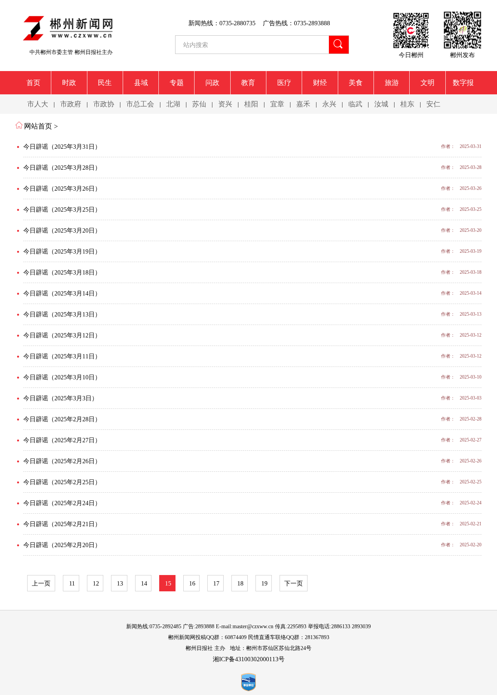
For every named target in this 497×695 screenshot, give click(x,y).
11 (72, 583)
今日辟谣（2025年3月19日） (62, 251)
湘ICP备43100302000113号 (249, 659)
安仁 (433, 104)
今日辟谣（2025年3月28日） (62, 167)
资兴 (225, 104)
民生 (105, 83)
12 (96, 583)
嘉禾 (303, 104)
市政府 (70, 104)
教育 (248, 83)
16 (192, 583)
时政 (69, 83)
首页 (33, 83)
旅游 (392, 83)
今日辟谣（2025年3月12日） (62, 335)
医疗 (284, 83)
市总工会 (140, 104)
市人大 (37, 104)
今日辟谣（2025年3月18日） (62, 272)
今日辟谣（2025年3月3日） (60, 398)
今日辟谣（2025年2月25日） (62, 482)
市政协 (103, 104)
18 (240, 583)
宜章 (277, 104)
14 (144, 583)
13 (120, 583)
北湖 (173, 104)
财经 (320, 83)
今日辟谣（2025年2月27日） (62, 440)
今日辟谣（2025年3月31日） (62, 146)
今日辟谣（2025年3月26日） (62, 188)
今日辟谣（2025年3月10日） (62, 377)
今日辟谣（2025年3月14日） (62, 293)
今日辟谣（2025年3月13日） (62, 314)
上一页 (41, 583)
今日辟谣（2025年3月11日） (62, 356)
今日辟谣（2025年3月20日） (62, 230)
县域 (141, 83)
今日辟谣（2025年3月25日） (62, 209)
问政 (212, 83)
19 (264, 583)
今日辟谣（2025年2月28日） (62, 419)
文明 (427, 83)
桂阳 (251, 104)
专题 (177, 83)
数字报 (463, 83)
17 (216, 583)
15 (168, 583)
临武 (355, 104)
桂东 (407, 104)
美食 (356, 83)
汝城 (381, 104)
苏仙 (199, 104)
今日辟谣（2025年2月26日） (62, 461)
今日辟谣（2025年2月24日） (62, 503)
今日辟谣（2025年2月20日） (62, 545)
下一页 (293, 583)
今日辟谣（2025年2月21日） (62, 524)
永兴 (329, 104)
